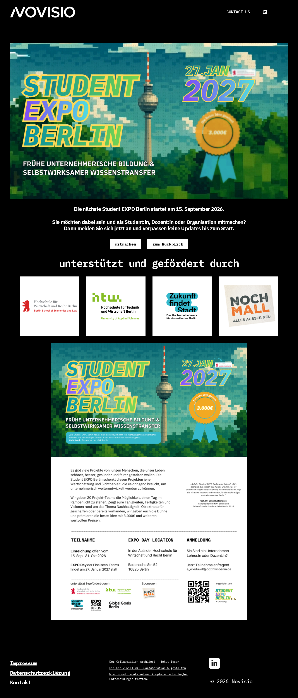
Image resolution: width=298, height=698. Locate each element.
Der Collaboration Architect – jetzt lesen (144, 662)
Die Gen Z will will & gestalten (147, 668)
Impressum (23, 663)
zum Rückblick (167, 244)
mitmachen (125, 244)
